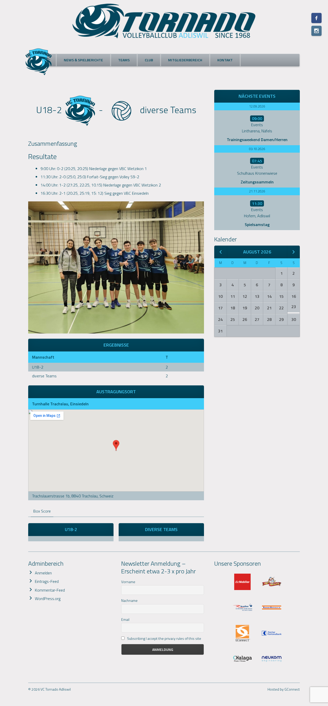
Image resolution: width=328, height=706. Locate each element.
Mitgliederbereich (185, 60)
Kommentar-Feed (50, 590)
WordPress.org (47, 598)
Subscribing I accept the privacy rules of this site (163, 638)
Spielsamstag (257, 224)
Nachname (129, 600)
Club (149, 60)
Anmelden (43, 573)
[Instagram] (316, 31)
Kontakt (225, 60)
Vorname (128, 581)
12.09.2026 (257, 106)
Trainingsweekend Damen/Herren (257, 139)
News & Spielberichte (83, 60)
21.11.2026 (257, 191)
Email (125, 619)
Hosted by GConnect (284, 689)
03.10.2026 (257, 148)
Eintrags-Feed (47, 581)
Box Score (42, 511)
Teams (124, 60)
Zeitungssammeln (257, 182)
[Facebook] (316, 18)
